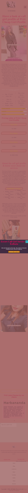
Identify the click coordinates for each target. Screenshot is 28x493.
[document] (14, 246)
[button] (27, 242)
